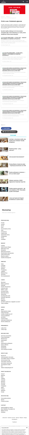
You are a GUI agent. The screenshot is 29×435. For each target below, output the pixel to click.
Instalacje (3, 239)
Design (25, 417)
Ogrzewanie (4, 340)
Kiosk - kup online (14, 7)
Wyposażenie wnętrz (6, 311)
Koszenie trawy (4, 291)
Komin (2, 225)
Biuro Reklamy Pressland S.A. (8, 409)
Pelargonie (3, 386)
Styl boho (3, 274)
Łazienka (3, 265)
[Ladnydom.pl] (3, 1)
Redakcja (3, 412)
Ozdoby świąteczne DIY (6, 314)
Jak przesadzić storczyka (7, 357)
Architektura (14, 419)
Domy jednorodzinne (6, 398)
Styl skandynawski (5, 276)
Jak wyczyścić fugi (5, 360)
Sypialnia (3, 267)
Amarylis (3, 381)
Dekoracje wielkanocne (6, 320)
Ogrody (17, 417)
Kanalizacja (3, 347)
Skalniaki (3, 285)
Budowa (3, 16)
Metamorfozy (4, 273)
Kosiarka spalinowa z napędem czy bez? (10, 301)
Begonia (3, 375)
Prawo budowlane (5, 337)
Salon (2, 264)
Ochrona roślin (4, 288)
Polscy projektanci (5, 315)
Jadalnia (3, 271)
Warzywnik (3, 294)
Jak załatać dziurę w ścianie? (8, 358)
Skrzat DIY (3, 355)
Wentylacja (3, 346)
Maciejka (3, 383)
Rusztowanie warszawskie (7, 253)
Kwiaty (2, 392)
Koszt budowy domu (6, 228)
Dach (2, 230)
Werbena (3, 390)
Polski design (4, 318)
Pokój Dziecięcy (5, 312)
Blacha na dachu (4, 256)
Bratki (2, 387)
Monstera (3, 282)
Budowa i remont (11, 417)
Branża (2, 399)
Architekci (3, 317)
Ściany (2, 237)
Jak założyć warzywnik (6, 363)
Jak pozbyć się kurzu (6, 361)
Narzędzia (3, 250)
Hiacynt (3, 374)
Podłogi (3, 245)
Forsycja (3, 384)
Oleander (3, 380)
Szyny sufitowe (4, 344)
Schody (3, 224)
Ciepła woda (4, 233)
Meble (2, 309)
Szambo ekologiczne (6, 257)
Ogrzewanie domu (5, 234)
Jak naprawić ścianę (5, 364)
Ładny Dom (3, 328)
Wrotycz (3, 298)
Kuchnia (3, 268)
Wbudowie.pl (4, 338)
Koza (2, 341)
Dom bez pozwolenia (6, 335)
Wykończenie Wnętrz (6, 247)
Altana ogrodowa (5, 283)
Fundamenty (4, 236)
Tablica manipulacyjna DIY (7, 367)
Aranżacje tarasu (5, 292)
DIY (2, 366)
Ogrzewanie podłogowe (6, 343)
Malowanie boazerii (5, 251)
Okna (2, 227)
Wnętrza (8, 16)
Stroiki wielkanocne (5, 321)
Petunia (3, 389)
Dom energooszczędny (6, 349)
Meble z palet (4, 289)
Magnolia (3, 300)
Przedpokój (3, 270)
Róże (2, 377)
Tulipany (3, 378)
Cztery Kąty (4, 329)
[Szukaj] (23, 1)
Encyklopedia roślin (5, 295)
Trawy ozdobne (4, 303)
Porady (2, 222)
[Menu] (27, 1)
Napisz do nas (4, 410)
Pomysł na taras (5, 401)
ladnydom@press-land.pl (7, 407)
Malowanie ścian (5, 248)
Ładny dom (4, 417)
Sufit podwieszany (5, 254)
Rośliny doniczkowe (5, 286)
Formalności (4, 231)
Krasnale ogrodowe (5, 297)
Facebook (14, 422)
